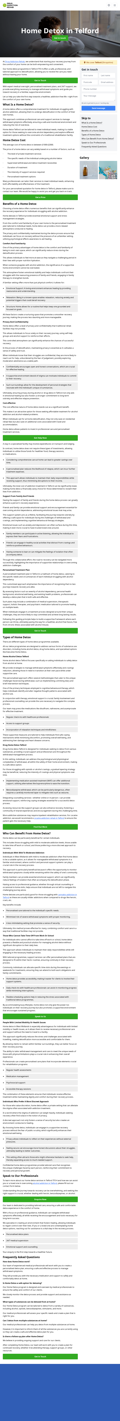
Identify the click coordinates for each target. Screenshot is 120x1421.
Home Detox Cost (89, 126)
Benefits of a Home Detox (93, 130)
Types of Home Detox (91, 134)
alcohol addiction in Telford (45, 1183)
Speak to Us (40, 1016)
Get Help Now (40, 438)
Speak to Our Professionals (94, 142)
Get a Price (40, 197)
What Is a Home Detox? (92, 122)
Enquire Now (40, 1199)
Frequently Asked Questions (94, 146)
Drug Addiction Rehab (15, 61)
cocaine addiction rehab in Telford (49, 818)
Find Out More (40, 827)
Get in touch (60, 38)
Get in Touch (40, 80)
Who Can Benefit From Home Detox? (98, 138)
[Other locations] (108, 5)
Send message (98, 108)
